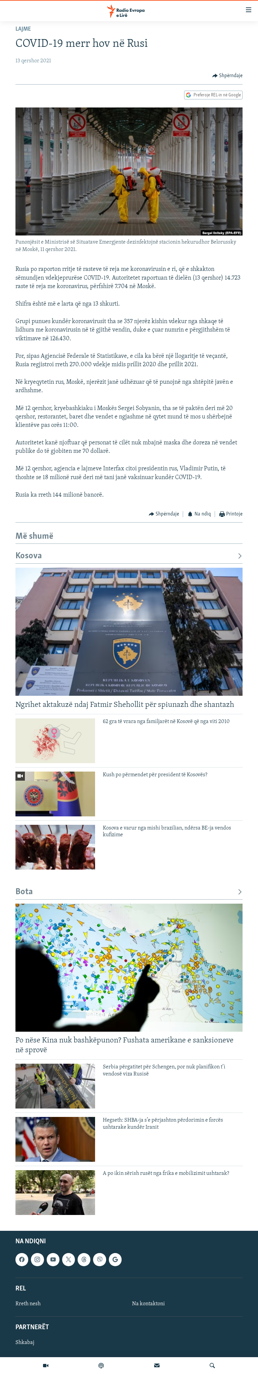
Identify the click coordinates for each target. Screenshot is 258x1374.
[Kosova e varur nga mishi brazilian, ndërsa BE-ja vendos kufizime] (55, 847)
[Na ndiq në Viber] (99, 1259)
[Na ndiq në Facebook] (21, 1259)
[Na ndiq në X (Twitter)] (68, 1259)
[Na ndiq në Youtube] (53, 1259)
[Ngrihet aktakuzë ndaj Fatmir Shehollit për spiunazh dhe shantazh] (129, 632)
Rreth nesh (28, 1303)
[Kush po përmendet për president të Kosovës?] (55, 794)
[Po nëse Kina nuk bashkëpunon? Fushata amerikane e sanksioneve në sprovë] (129, 968)
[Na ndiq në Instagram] (37, 1259)
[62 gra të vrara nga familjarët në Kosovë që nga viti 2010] (55, 740)
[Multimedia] (46, 1365)
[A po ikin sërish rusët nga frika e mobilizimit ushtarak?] (55, 1192)
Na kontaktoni (148, 1303)
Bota (24, 892)
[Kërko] (212, 1365)
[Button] (227, 75)
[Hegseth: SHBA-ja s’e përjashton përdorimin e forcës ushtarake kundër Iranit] (55, 1139)
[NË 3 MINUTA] (157, 1365)
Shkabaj (24, 1342)
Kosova (28, 556)
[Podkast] (101, 1365)
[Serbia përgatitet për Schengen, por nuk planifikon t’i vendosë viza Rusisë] (55, 1086)
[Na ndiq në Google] (115, 1259)
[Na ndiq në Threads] (84, 1259)
